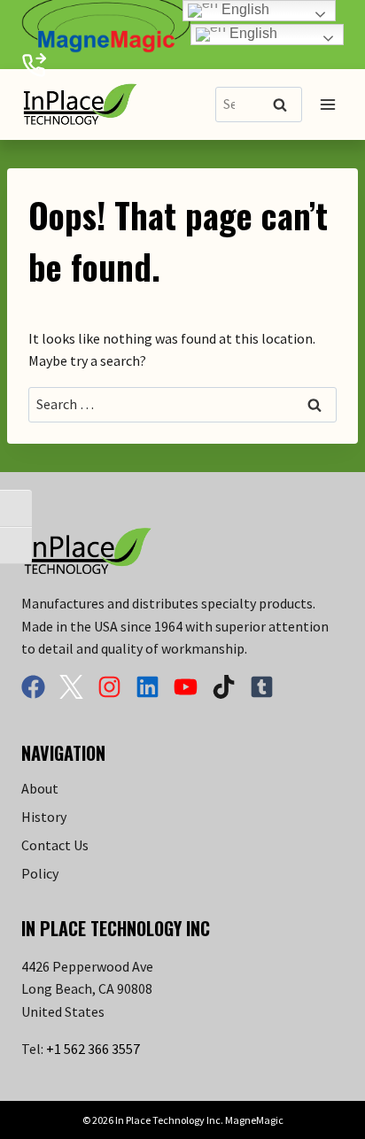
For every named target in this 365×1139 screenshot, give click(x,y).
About (39, 788)
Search (285, 106)
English (251, 33)
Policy (39, 873)
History (43, 816)
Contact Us (55, 845)
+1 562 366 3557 (93, 1049)
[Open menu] (327, 105)
